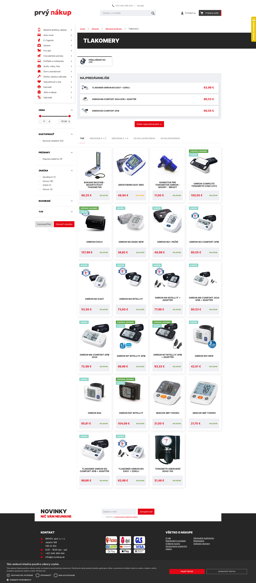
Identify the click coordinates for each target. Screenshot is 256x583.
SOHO (47, 185)
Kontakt (140, 5)
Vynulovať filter (44, 224)
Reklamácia (198, 541)
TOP (82, 138)
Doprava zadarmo (52, 159)
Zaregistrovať (146, 511)
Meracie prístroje (114, 28)
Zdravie (95, 28)
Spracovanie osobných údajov (176, 547)
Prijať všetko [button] (187, 571)
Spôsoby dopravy (201, 543)
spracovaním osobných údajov (126, 517)
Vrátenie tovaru (173, 543)
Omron (48, 181)
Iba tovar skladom (53, 141)
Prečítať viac (41, 571)
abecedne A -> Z (98, 138)
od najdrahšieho (170, 138)
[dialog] (128, 571)
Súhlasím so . (122, 517)
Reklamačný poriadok (176, 541)
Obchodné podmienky (203, 538)
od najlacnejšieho (144, 138)
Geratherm (49, 177)
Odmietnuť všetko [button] (226, 571)
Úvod (82, 28)
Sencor (48, 189)
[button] (85, 579)
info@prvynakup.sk (55, 557)
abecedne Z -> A (120, 138)
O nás (168, 538)
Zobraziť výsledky (64, 224)
